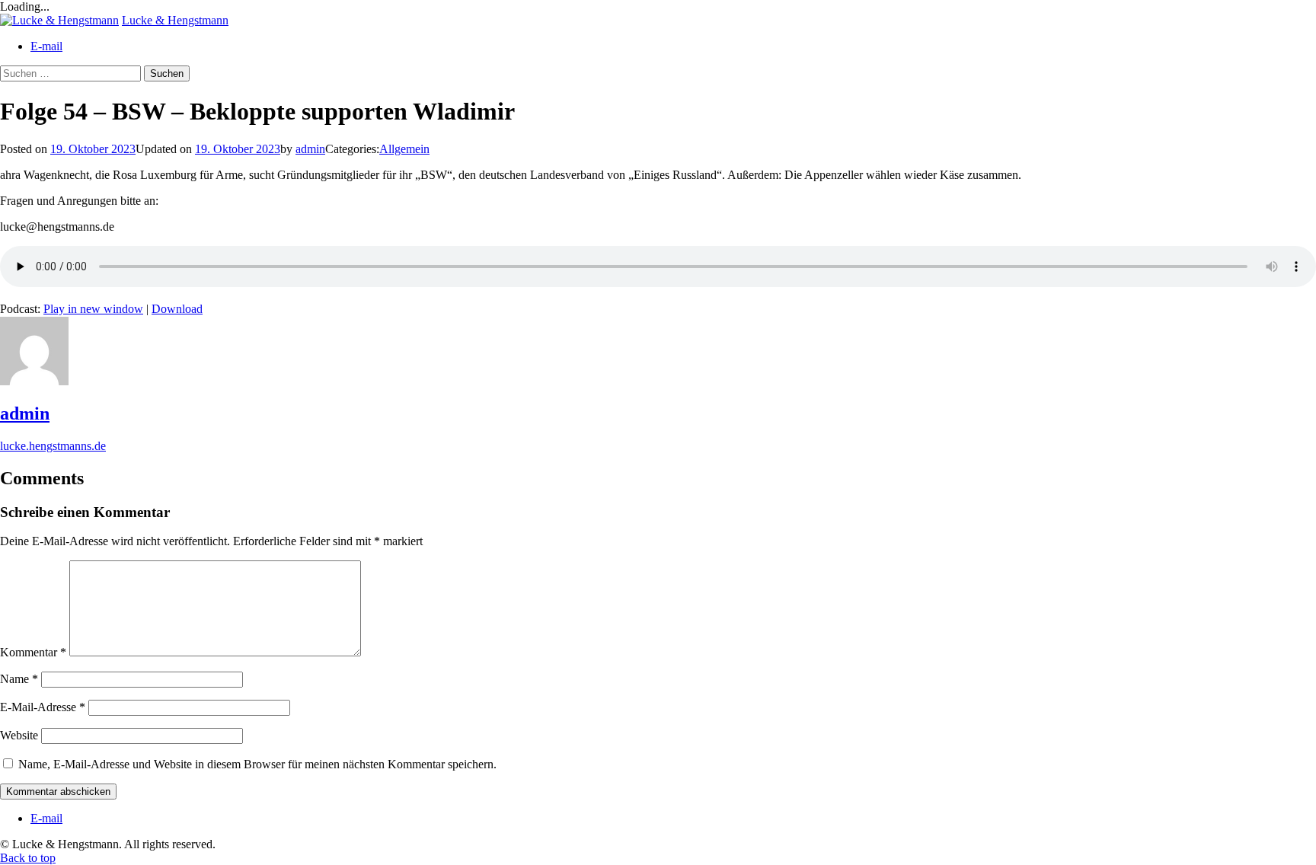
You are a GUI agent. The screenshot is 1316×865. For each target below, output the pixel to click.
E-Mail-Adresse (42, 707)
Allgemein (404, 148)
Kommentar (33, 652)
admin (310, 148)
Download (177, 308)
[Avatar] (34, 381)
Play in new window (93, 308)
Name (19, 678)
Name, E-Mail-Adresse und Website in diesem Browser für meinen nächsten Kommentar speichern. (257, 764)
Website (19, 735)
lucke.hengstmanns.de (53, 445)
